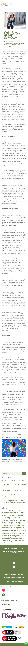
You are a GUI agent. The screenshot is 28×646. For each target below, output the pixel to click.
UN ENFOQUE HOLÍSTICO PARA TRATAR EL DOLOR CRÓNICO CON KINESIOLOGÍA (14, 501)
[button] (25, 7)
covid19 (17, 517)
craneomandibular (8, 519)
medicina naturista (10, 532)
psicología (8, 46)
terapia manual (7, 542)
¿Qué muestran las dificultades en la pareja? (12, 495)
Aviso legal (8, 581)
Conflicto (8, 44)
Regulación (16, 46)
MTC (16, 533)
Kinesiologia (20, 527)
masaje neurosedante (15, 528)
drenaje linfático (9, 522)
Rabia (12, 46)
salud (21, 540)
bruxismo (5, 515)
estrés (15, 524)
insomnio (16, 525)
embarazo (19, 522)
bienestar (17, 514)
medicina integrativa (15, 44)
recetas (5, 540)
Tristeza (21, 46)
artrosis (21, 512)
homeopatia (8, 525)
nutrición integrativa (18, 535)
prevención (6, 538)
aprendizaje (14, 512)
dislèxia (19, 520)
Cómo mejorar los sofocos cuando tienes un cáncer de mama (14, 485)
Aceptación (8, 43)
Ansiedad (5, 512)
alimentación (16, 511)
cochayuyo (13, 515)
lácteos (4, 528)
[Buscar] (24, 473)
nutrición (7, 535)
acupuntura (6, 511)
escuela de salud (7, 524)
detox (12, 520)
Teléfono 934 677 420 (14, 571)
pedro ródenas (15, 537)
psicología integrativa (17, 538)
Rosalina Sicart (13, 540)
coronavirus (9, 517)
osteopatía (5, 537)
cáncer (6, 520)
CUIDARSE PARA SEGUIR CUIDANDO (12, 490)
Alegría (13, 43)
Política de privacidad (17, 581)
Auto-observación (19, 43)
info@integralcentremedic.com (14, 574)
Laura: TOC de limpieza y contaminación (13, 480)
